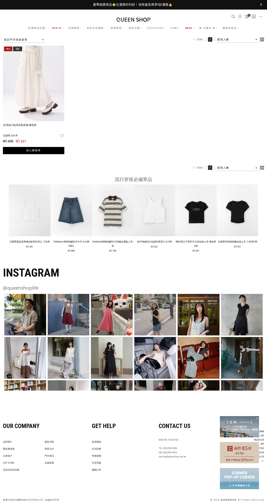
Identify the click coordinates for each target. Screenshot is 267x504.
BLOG (261, 456)
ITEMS (174, 28)
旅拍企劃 (134, 28)
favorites (62, 136)
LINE (262, 435)
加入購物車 (33, 150)
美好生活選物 (95, 28)
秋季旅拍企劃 (36, 28)
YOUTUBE (259, 448)
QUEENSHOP (228, 500)
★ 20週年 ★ (207, 28)
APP (262, 444)
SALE (188, 28)
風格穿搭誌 (229, 28)
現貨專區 (116, 28)
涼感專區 (74, 28)
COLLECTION (155, 28)
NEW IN (56, 28)
